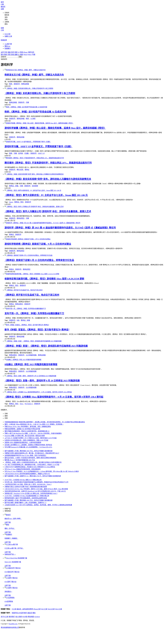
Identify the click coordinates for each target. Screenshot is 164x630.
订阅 (2, 30)
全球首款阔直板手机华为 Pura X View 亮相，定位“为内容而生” (25, 455)
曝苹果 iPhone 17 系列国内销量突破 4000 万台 (20, 460)
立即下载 (8, 522)
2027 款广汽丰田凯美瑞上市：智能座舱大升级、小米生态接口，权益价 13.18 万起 (32, 464)
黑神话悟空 (20, 218)
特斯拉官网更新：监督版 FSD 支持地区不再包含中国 (22, 429)
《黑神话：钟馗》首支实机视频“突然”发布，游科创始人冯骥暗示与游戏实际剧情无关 (48, 179)
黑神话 (27, 169)
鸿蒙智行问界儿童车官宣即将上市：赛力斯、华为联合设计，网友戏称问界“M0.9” (32, 453)
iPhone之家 (37, 609)
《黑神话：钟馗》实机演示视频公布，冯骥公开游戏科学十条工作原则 (40, 93)
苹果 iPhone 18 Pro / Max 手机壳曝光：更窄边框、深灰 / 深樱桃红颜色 (28, 426)
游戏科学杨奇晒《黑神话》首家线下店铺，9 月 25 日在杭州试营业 (38, 244)
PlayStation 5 (29, 404)
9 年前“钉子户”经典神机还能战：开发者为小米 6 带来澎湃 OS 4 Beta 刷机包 (30, 467)
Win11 (30, 54)
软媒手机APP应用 (18, 613)
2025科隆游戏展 (31, 355)
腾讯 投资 (20, 169)
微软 (21, 54)
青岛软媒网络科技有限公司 (10, 627)
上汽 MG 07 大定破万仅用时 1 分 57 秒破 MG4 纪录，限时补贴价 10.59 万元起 (31, 438)
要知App (7, 46)
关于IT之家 (4, 616)
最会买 (3, 6)
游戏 (12, 54)
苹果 (21, 52)
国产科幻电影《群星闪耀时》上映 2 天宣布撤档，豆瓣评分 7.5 (25, 502)
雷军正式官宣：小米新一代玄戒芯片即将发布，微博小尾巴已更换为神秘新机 (30, 458)
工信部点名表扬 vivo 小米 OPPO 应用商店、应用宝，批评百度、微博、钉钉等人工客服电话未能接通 (38, 505)
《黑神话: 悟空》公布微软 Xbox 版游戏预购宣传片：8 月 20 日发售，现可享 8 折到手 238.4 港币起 (54, 397)
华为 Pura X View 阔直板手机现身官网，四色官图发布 (23, 469)
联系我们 (12, 616)
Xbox (21, 404)
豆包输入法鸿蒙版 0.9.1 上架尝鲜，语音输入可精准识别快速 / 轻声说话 (28, 445)
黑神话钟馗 (25, 84)
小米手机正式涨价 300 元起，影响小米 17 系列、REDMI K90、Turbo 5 (28, 484)
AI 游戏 (32, 118)
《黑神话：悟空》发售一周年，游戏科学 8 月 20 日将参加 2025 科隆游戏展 (42, 380)
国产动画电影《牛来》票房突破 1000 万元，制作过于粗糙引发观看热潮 (28, 451)
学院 (9, 54)
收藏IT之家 (8, 36)
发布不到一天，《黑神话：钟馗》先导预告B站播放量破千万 (34, 313)
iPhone (25, 52)
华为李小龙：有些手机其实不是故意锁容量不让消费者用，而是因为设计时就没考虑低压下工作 (36, 482)
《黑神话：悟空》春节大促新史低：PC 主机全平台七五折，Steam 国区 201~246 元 (46, 195)
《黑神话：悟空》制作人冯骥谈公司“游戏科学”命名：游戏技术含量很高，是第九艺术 (48, 211)
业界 (2, 52)
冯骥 (27, 102)
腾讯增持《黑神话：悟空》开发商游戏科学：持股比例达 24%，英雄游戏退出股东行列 (48, 162)
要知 (33, 613)
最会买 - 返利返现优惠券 (25, 609)
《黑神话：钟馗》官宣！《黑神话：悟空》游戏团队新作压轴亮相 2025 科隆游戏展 (46, 346)
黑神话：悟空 (18, 202)
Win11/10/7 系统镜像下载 (13, 562)
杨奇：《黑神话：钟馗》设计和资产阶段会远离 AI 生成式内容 (35, 111)
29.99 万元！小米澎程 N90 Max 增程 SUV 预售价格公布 (23, 480)
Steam (11, 202)
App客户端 (8, 44)
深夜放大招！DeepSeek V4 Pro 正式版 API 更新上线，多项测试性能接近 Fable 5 (31, 493)
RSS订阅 (7, 34)
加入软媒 (19, 616)
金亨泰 (20, 153)
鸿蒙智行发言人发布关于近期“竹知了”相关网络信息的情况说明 (26, 486)
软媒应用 (4, 40)
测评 (12, 52)
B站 (18, 320)
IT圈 (2, 4)
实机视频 (35, 186)
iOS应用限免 (9, 601)
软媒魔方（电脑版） (11, 538)
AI (18, 52)
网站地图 (31, 616)
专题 (33, 54)
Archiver (37, 616)
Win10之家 (51, 609)
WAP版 (24, 616)
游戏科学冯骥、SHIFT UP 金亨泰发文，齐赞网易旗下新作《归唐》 (38, 146)
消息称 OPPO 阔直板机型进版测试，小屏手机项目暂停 (23, 442)
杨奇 (10, 84)
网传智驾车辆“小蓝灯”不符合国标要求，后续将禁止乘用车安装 (26, 498)
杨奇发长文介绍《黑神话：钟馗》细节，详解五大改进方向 (34, 74)
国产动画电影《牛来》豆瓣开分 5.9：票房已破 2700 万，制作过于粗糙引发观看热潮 (33, 476)
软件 (32, 52)
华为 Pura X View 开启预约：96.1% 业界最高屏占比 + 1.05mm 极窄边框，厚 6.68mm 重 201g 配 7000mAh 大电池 (42, 471)
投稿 (2, 28)
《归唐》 (26, 153)
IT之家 (14, 609)
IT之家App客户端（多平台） (14, 548)
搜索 (20, 57)
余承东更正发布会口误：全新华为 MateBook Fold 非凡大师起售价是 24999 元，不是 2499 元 (35, 491)
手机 (5, 52)
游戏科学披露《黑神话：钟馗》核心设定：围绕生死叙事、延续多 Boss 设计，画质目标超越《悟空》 (55, 128)
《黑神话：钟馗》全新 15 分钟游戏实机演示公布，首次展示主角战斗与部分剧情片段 (33, 462)
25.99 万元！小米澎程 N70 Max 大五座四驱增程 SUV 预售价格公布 (27, 496)
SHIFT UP (41, 153)
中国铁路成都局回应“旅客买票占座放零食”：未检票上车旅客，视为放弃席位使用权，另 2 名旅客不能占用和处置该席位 (45, 422)
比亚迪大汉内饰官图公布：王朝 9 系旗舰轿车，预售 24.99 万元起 (26, 440)
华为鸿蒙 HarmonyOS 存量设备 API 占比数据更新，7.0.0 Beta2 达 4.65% (28, 447)
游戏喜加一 (8, 591)
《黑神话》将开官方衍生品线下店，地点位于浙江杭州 (32, 295)
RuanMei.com (13, 624)
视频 (15, 52)
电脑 (9, 52)
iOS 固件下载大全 (10, 581)
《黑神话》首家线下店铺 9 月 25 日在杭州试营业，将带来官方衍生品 (39, 260)
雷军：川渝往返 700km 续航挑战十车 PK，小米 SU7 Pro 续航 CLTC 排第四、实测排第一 (34, 424)
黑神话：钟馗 (13, 186)
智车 (2, 54)
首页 (2, 2)
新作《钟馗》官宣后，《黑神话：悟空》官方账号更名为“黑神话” (37, 329)
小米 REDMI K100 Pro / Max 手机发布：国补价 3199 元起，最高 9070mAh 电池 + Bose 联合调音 (36, 489)
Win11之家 (58, 609)
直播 (15, 54)
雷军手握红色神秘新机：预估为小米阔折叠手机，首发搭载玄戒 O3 (27, 431)
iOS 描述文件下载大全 (12, 572)
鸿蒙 (29, 52)
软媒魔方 (8, 48)
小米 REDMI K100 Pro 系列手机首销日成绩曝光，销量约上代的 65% (27, 473)
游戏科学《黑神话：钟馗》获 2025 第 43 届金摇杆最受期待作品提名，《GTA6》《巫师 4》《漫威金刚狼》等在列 (60, 227)
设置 (2, 9)
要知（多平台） (10, 528)
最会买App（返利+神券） (13, 518)
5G (19, 54)
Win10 (26, 54)
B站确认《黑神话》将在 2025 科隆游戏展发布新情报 (31, 364)
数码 (5, 54)
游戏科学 (17, 84)
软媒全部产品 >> (10, 554)
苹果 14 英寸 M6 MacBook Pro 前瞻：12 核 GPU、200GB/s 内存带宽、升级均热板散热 (33, 433)
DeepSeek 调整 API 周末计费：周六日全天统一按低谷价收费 (25, 435)
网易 (10, 153)
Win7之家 (44, 609)
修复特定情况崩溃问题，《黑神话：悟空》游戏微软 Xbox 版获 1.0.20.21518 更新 (44, 278)
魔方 (25, 613)
